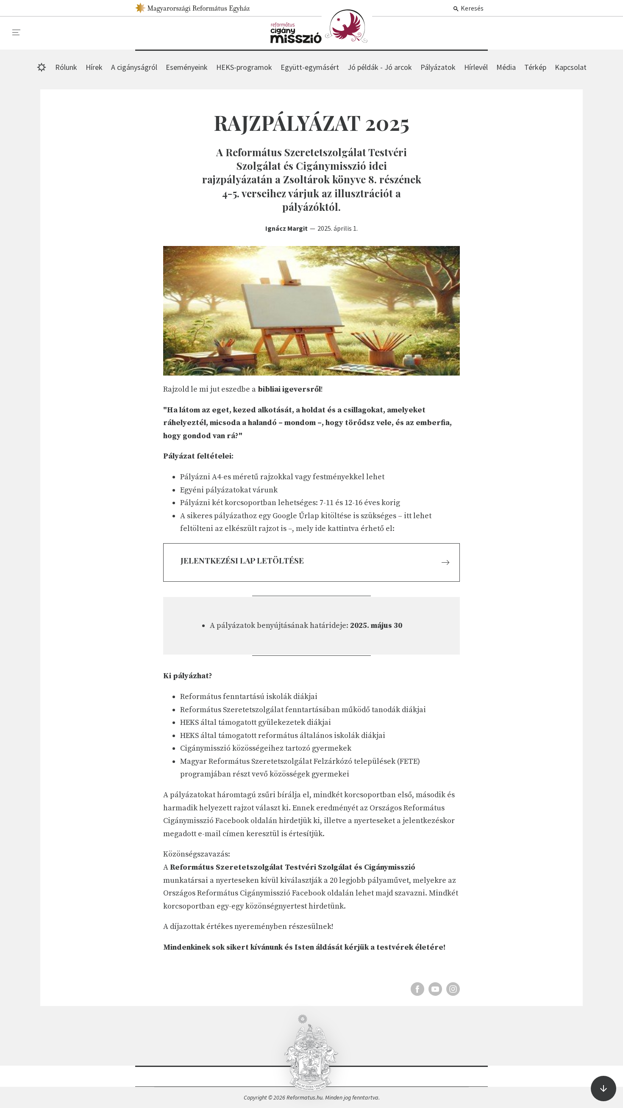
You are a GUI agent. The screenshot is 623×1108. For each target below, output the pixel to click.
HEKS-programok (244, 67)
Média (506, 67)
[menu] (16, 32)
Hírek (321, 26)
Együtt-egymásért (310, 67)
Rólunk (66, 67)
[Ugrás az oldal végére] (603, 1088)
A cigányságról (134, 67)
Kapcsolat (571, 67)
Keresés (471, 8)
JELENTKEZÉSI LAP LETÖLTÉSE (242, 560)
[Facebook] (417, 989)
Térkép (535, 67)
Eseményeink (187, 67)
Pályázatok (438, 67)
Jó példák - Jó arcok (380, 67)
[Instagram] (453, 989)
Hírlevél (476, 67)
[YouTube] (435, 989)
